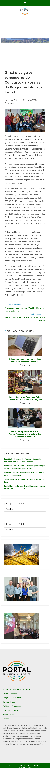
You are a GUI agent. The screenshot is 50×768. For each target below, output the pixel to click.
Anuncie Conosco (10, 694)
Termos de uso (9, 702)
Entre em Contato (10, 710)
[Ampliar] (42, 112)
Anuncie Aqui (8, 719)
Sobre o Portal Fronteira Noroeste (16, 689)
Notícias (11, 103)
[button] (25, 3)
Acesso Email (8, 714)
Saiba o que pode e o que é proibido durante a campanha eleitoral (25, 360)
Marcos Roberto (14, 100)
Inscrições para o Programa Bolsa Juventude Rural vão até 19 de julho (25, 398)
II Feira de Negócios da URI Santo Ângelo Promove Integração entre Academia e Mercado (25, 434)
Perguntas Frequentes (12, 698)
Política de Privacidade (12, 706)
